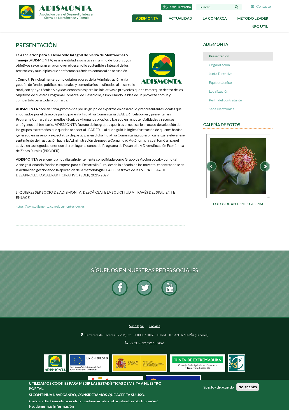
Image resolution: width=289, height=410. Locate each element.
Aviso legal (136, 326)
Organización (219, 65)
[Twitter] (144, 288)
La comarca (215, 18)
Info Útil (259, 26)
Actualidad (180, 18)
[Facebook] (120, 288)
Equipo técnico (220, 82)
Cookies (154, 326)
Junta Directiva (220, 73)
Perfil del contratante (225, 100)
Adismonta (147, 18)
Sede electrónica (221, 109)
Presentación (219, 56)
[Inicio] (56, 11)
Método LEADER (252, 18)
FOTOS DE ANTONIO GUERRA (238, 204)
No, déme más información (51, 406)
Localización (218, 91)
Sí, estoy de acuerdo (218, 387)
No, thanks (247, 387)
